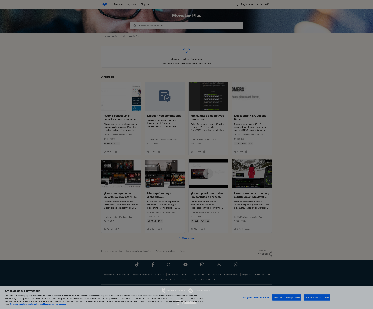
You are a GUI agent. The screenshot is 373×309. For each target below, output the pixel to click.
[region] (186, 297)
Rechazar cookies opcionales (287, 297)
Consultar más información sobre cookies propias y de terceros (38, 304)
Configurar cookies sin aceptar (256, 297)
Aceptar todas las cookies (317, 297)
